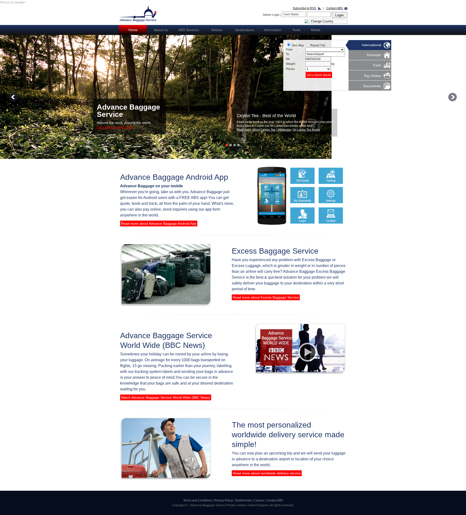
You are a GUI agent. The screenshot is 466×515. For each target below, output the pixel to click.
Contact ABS (334, 8)
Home (133, 30)
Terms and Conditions (197, 500)
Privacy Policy (223, 500)
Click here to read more (115, 127)
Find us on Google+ (13, 2)
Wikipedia (284, 129)
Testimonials (243, 500)
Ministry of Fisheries (306, 129)
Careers (259, 500)
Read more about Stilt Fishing (256, 129)
